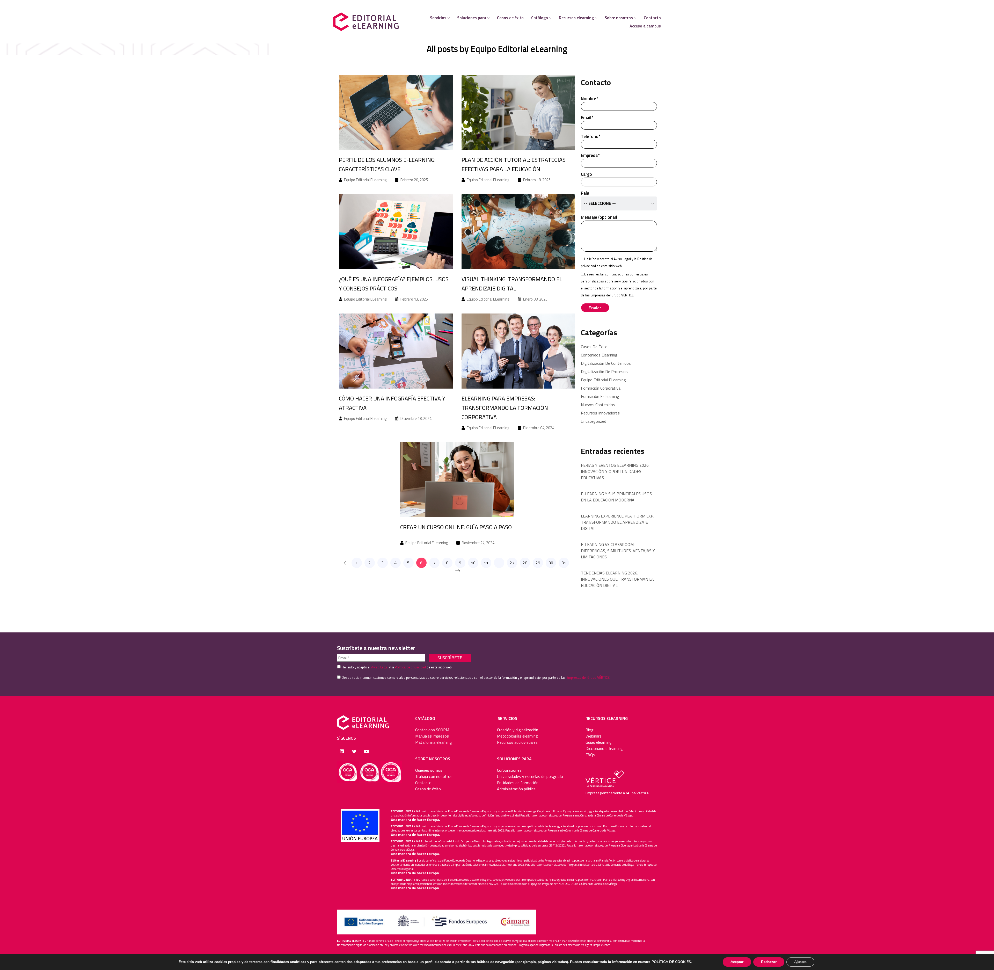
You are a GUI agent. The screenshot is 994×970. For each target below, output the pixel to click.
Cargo (586, 174)
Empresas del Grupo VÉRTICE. (588, 677)
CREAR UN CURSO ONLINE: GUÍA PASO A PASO (456, 527)
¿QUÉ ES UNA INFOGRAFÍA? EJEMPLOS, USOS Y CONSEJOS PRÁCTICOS (394, 284)
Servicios (438, 17)
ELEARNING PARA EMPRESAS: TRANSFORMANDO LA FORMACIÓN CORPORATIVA (505, 407)
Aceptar (736, 961)
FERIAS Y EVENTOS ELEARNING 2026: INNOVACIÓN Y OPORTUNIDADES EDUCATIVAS (615, 471)
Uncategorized (593, 421)
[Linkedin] (342, 751)
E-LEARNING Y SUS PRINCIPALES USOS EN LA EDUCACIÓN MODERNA (616, 497)
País (598, 198)
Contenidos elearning (599, 355)
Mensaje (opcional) (599, 217)
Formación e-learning (600, 396)
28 (525, 563)
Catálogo (539, 17)
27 (512, 563)
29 (538, 563)
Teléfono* (590, 136)
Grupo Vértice (637, 793)
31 (563, 563)
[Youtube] (366, 751)
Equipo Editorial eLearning (519, 48)
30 (551, 563)
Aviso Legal (622, 258)
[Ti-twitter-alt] (354, 751)
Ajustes (800, 961)
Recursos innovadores (600, 413)
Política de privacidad (410, 667)
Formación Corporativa (600, 388)
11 (486, 563)
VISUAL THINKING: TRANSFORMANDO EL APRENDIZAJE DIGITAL (512, 284)
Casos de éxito (510, 17)
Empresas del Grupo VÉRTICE (612, 295)
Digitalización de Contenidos (606, 363)
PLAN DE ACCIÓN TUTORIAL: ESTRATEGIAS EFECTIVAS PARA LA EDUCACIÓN (514, 164)
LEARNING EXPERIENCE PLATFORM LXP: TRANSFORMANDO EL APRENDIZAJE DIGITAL (617, 522)
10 (473, 563)
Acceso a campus (645, 26)
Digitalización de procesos (604, 371)
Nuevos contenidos (598, 405)
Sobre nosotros (619, 17)
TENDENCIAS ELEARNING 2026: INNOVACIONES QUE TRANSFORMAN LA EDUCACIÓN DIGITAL (617, 579)
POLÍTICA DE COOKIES (671, 961)
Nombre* (589, 98)
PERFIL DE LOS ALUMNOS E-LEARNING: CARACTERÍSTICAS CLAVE (387, 164)
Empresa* (590, 155)
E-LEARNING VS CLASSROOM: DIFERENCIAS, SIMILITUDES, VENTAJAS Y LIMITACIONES (618, 550)
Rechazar (769, 961)
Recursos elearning (576, 17)
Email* (587, 117)
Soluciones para (471, 17)
